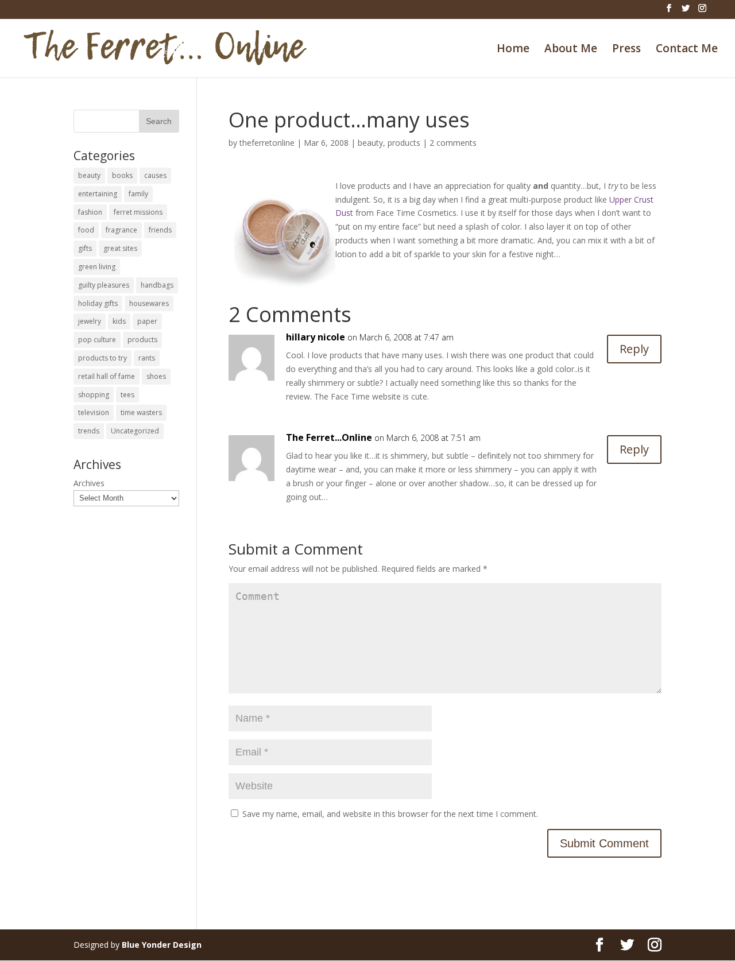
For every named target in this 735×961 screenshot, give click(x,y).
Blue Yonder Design (162, 944)
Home (513, 50)
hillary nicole (315, 337)
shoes (156, 376)
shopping (93, 395)
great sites (120, 248)
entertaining (97, 194)
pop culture (97, 339)
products (404, 142)
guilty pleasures (103, 285)
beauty (370, 142)
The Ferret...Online (329, 437)
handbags (157, 285)
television (93, 412)
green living (96, 267)
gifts (85, 248)
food (86, 230)
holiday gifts (98, 303)
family (138, 194)
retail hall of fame (106, 376)
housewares (149, 303)
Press (626, 50)
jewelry (89, 321)
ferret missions (138, 212)
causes (155, 175)
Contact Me (687, 50)
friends (160, 230)
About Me (570, 50)
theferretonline (267, 142)
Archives (89, 483)
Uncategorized (135, 431)
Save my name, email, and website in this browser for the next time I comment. (390, 813)
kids (119, 321)
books (122, 175)
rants (146, 358)
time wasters (141, 412)
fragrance (121, 230)
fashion (90, 212)
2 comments (453, 142)
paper (147, 321)
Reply (634, 348)
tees (127, 395)
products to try (102, 358)
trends (88, 431)
